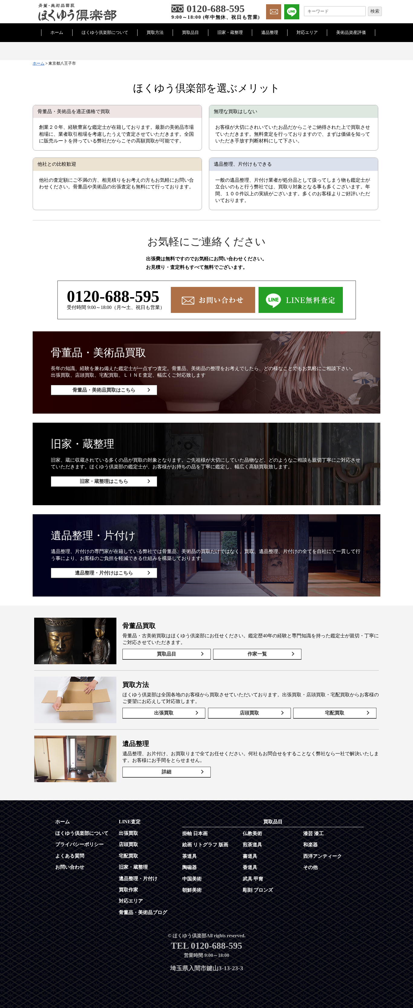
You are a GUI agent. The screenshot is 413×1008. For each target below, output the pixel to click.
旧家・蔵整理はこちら (104, 481)
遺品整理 (269, 32)
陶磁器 (189, 867)
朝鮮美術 (192, 890)
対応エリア (307, 32)
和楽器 (310, 844)
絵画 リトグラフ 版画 (205, 844)
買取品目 (190, 32)
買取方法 (155, 32)
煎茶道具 (252, 844)
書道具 (250, 856)
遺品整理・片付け (138, 878)
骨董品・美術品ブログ (143, 912)
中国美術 (192, 878)
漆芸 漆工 (313, 833)
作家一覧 (257, 653)
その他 (310, 867)
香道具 (250, 867)
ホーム (56, 32)
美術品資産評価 (351, 32)
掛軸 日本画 (195, 833)
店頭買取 (249, 712)
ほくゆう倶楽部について (105, 32)
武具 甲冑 (253, 878)
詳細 (166, 771)
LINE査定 (130, 821)
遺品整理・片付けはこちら (104, 572)
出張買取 (164, 712)
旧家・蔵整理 (230, 32)
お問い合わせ (69, 867)
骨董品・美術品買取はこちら (104, 389)
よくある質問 (69, 855)
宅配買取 (334, 712)
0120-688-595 (113, 296)
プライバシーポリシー (79, 844)
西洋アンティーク (322, 856)
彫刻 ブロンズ (258, 890)
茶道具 (189, 856)
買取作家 (128, 889)
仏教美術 (252, 833)
